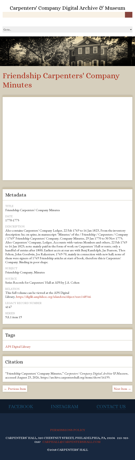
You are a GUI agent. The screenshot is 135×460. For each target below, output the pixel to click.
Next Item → (122, 389)
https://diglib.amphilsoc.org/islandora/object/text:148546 (53, 296)
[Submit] (128, 15)
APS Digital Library (18, 346)
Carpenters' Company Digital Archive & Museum (67, 8)
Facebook (20, 406)
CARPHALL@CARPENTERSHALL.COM (71, 442)
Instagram (64, 406)
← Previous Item (15, 389)
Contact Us (111, 406)
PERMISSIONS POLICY (67, 430)
